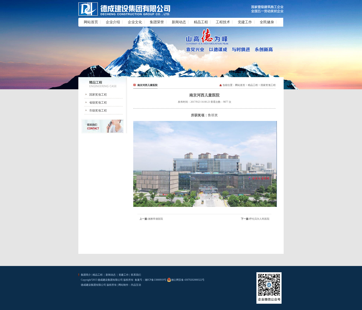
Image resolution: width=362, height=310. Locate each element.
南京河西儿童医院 (147, 85)
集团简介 (86, 274)
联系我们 (135, 274)
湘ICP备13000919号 (155, 279)
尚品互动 (136, 284)
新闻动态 (179, 22)
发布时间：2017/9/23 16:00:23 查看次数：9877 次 (204, 101)
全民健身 (267, 22)
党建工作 (245, 22)
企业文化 (135, 22)
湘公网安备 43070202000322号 (187, 279)
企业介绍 (113, 22)
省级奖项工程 (95, 102)
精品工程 (201, 22)
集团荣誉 (157, 22)
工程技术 (223, 22)
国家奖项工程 (95, 94)
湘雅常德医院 (155, 218)
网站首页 (91, 22)
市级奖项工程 (95, 110)
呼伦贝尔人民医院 (259, 218)
